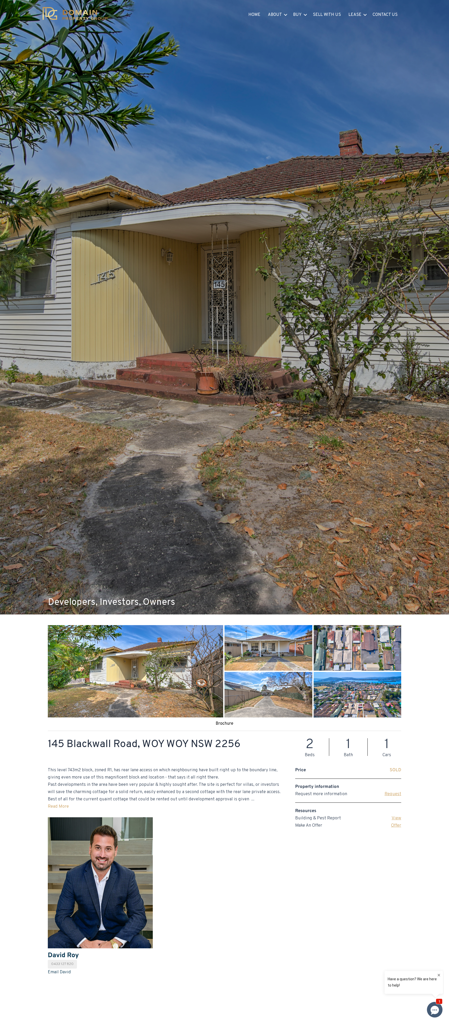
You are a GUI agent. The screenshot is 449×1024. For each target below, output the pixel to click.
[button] (285, 15)
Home (254, 14)
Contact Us (385, 14)
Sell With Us (327, 14)
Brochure (224, 723)
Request (393, 794)
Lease (354, 14)
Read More (58, 806)
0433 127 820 (62, 964)
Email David (59, 972)
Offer (396, 825)
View (396, 818)
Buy (297, 14)
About (275, 14)
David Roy (63, 955)
